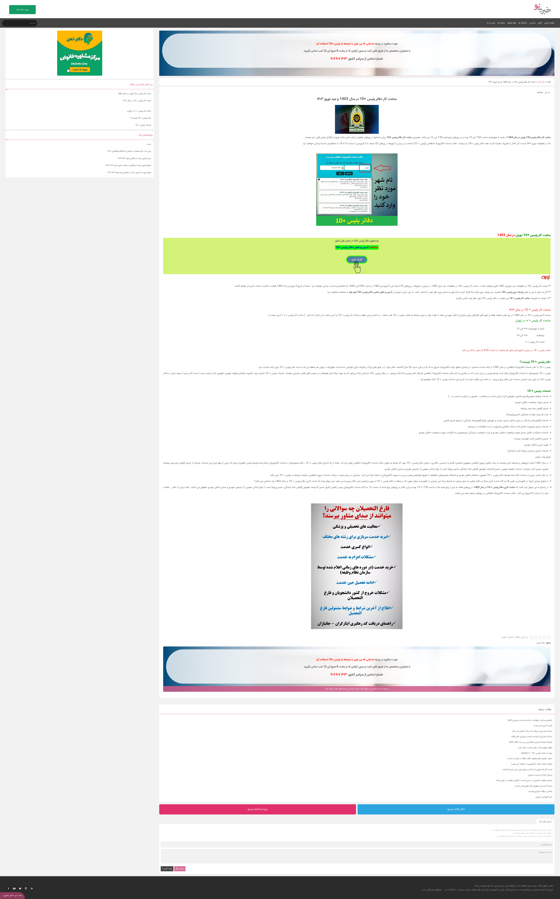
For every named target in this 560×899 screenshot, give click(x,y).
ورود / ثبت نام (22, 10)
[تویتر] (20, 888)
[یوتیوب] (14, 888)
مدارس (533, 23)
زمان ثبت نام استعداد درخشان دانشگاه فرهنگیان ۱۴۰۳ (129, 151)
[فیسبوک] (8, 888)
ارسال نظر (180, 869)
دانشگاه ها (523, 23)
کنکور (540, 23)
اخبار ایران (540, 643)
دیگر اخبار (541, 82)
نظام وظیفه (511, 23)
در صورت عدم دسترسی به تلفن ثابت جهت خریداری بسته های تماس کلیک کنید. (357, 689)
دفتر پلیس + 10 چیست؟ (140, 118)
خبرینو (529, 886)
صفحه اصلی (549, 23)
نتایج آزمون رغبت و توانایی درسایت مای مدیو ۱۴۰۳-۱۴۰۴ (128, 165)
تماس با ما (491, 23)
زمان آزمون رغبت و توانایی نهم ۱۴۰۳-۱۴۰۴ (134, 158)
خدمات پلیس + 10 (143, 125)
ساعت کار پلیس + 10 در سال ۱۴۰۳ (137, 100)
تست (149, 144)
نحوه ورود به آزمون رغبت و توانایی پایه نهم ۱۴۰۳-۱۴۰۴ (129, 172)
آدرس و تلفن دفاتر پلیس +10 (356, 247)
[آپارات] (31, 888)
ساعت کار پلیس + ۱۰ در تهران (139, 111)
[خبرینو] (542, 16)
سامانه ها (501, 23)
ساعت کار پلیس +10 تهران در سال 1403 (134, 93)
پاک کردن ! (167, 869)
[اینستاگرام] (26, 888)
